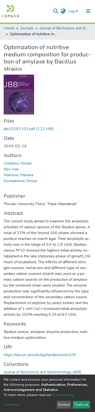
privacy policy (62, 395)
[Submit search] (55, 11)
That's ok (81, 404)
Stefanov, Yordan (18, 163)
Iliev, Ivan (11, 169)
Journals (27, 28)
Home (9, 28)
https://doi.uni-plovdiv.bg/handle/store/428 (40, 355)
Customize (11, 404)
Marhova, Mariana (18, 175)
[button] (63, 11)
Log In (73, 11)
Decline (64, 404)
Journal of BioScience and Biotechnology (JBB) (63, 28)
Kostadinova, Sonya (20, 181)
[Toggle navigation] (88, 11)
